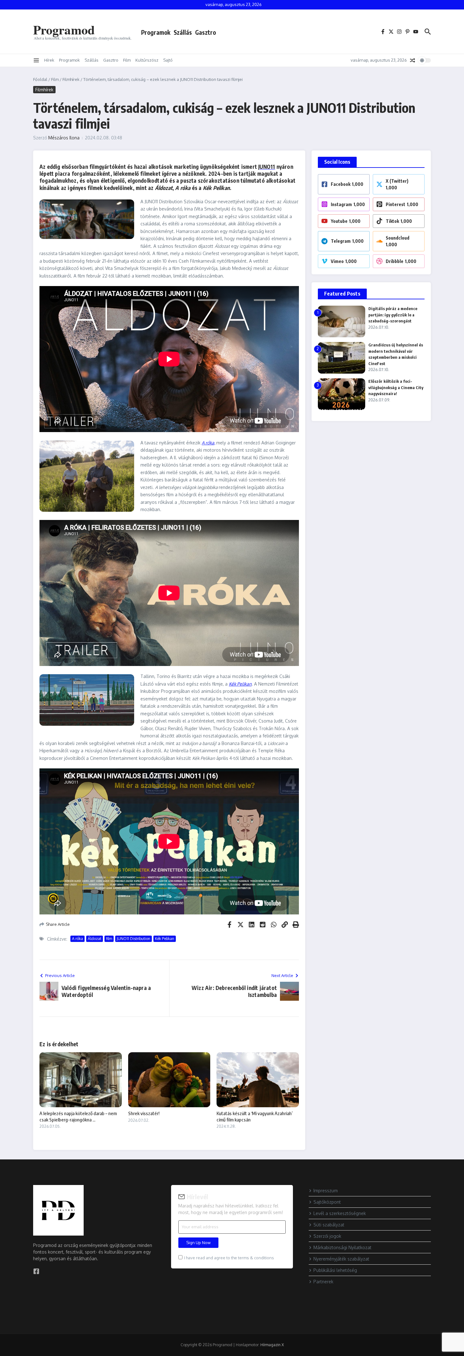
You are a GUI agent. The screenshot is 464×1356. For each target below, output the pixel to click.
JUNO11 (266, 166)
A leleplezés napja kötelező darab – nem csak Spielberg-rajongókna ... (78, 1116)
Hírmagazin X (272, 1344)
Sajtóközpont (327, 1202)
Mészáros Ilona (64, 137)
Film (127, 60)
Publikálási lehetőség (335, 1270)
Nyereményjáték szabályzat (341, 1258)
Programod (64, 29)
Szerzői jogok (327, 1236)
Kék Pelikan (240, 684)
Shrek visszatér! (143, 1113)
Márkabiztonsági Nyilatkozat (342, 1247)
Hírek (49, 60)
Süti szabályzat (328, 1224)
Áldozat (94, 938)
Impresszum (325, 1190)
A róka (77, 938)
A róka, (208, 442)
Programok (155, 32)
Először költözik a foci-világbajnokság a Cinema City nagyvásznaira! (395, 387)
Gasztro (205, 32)
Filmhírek (71, 79)
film (109, 938)
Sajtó (168, 60)
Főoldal (40, 79)
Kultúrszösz (146, 60)
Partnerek (323, 1281)
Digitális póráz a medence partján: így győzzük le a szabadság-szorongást (392, 314)
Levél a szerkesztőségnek (339, 1213)
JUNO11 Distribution (133, 938)
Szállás (183, 32)
